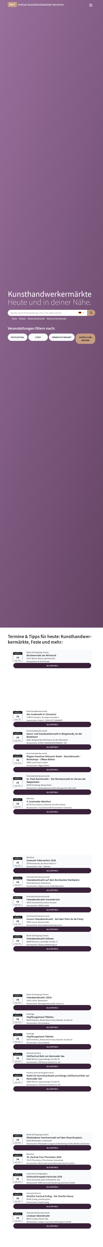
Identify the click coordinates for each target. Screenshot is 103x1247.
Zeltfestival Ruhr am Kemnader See (45, 1056)
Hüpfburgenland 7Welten (40, 1017)
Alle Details (52, 665)
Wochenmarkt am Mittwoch (41, 655)
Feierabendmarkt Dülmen (40, 938)
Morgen (22, 318)
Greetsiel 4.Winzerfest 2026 (41, 860)
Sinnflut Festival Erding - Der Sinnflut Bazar (50, 1196)
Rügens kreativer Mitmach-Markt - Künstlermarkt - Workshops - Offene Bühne (54, 758)
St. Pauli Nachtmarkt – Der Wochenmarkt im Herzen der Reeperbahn (56, 780)
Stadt (38, 337)
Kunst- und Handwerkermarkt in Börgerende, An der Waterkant (54, 735)
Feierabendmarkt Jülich (39, 997)
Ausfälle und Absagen (85, 338)
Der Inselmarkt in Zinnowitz (41, 714)
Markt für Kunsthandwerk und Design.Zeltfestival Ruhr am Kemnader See (58, 1077)
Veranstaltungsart (61, 337)
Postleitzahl (17, 337)
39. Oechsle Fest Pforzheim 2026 (44, 1157)
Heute (14, 318)
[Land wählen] (81, 313)
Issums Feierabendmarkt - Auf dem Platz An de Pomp (55, 919)
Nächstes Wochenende (56, 318)
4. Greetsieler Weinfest (39, 801)
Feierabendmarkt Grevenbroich (43, 899)
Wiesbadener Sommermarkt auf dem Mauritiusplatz (54, 1137)
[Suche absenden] (91, 313)
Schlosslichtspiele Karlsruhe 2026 (44, 1176)
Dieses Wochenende (36, 318)
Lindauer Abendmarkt (38, 1215)
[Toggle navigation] (91, 5)
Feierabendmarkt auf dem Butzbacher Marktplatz (53, 879)
